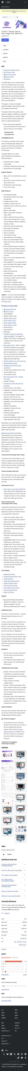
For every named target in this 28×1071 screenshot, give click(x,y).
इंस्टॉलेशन (5, 53)
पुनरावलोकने (5, 49)
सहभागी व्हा (17, 1023)
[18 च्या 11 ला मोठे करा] (24, 763)
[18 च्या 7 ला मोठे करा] (11, 807)
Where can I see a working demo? (10, 896)
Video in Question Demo (10, 590)
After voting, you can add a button (13, 489)
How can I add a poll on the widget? (11, 870)
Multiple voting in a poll (10, 318)
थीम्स (16, 1012)
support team (7, 301)
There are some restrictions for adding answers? (9, 865)
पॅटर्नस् (16, 1018)
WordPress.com (6, 1035)
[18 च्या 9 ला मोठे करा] (11, 829)
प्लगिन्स (16, 1015)
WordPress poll (22, 944)
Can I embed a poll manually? (9, 875)
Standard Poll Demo (9, 574)
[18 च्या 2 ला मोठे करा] (11, 762)
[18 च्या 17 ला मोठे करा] (24, 827)
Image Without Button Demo (11, 581)
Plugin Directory (5, 6)
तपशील (4, 45)
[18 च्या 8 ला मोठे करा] (11, 818)
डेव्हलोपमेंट (5, 57)
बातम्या (2, 1012)
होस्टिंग (3, 1015)
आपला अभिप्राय (5, 974)
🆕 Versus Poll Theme (10, 74)
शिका (2, 1023)
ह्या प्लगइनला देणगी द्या (6, 1000)
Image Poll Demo (8, 579)
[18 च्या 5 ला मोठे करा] (11, 794)
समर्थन (4, 61)
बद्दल (2, 1010)
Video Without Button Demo (11, 588)
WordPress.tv (5, 1031)
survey (24, 941)
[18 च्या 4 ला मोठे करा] (11, 775)
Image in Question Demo (10, 583)
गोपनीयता (3, 1018)
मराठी (6, 1050)
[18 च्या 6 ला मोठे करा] (11, 801)
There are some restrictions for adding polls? (9, 885)
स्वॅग (16, 1031)
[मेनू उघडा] (25, 2)
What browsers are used (10, 363)
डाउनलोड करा (5, 40)
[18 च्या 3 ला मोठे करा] (11, 768)
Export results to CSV (10, 320)
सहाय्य (2, 1025)
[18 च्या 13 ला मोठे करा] (24, 784)
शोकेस (16, 1010)
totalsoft (3, 36)
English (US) (24, 938)
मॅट (2, 1038)
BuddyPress (5, 1043)
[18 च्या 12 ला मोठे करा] (24, 774)
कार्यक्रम (17, 1025)
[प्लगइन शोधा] (17, 17)
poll (15, 941)
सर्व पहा (25, 974)
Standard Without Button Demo (12, 576)
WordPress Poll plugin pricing (11, 70)
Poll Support (7, 79)
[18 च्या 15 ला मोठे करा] (24, 806)
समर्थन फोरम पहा (5, 989)
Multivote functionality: (7, 433)
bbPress (4, 1041)
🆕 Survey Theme (9, 77)
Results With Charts (9, 345)
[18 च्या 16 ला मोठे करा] (24, 817)
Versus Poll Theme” (9, 592)
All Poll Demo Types (9, 72)
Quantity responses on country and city (15, 361)
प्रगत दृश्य (3, 949)
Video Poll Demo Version (10, 585)
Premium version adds (9, 306)
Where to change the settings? (9, 891)
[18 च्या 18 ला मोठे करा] (24, 835)
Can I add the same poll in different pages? (7, 880)
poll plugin (19, 941)
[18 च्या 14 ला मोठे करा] (24, 795)
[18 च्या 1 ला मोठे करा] (11, 752)
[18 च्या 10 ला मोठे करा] (24, 752)
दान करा (17, 1028)
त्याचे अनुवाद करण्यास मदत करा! (19, 11)
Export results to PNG (10, 323)
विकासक (3, 1028)
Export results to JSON (10, 325)
